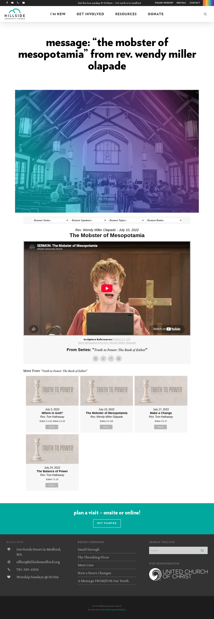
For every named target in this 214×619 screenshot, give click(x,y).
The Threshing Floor (93, 557)
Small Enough (88, 549)
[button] (107, 523)
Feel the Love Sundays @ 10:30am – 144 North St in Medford (109, 3)
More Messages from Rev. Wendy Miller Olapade (107, 342)
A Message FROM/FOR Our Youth (103, 581)
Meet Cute (86, 565)
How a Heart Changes (94, 573)
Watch (52, 427)
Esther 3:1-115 (121, 339)
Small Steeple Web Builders (115, 609)
